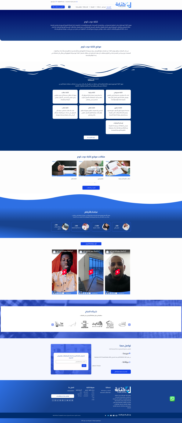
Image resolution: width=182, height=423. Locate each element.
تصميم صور (86, 393)
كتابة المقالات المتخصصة (105, 392)
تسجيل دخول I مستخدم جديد (70, 1)
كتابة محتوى (79, 393)
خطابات (92, 391)
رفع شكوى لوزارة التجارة (71, 178)
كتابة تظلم (100, 178)
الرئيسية (109, 7)
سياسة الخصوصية (61, 1)
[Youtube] (67, 400)
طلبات (93, 397)
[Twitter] (70, 400)
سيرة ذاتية (80, 395)
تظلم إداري (127, 178)
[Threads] (53, 400)
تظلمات (92, 399)
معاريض (92, 393)
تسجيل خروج (53, 1)
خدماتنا (99, 7)
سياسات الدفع (78, 415)
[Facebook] (72, 400)
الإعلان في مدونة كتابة (106, 390)
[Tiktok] (58, 400)
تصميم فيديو (86, 395)
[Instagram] (65, 400)
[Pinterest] (60, 400)
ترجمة (81, 391)
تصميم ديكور (86, 391)
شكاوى (93, 395)
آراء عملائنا (85, 7)
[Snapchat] (55, 400)
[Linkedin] (63, 400)
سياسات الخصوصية (62, 415)
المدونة (92, 7)
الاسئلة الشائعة (55, 415)
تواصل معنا (79, 7)
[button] (69, 7)
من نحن (104, 7)
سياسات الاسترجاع (70, 415)
